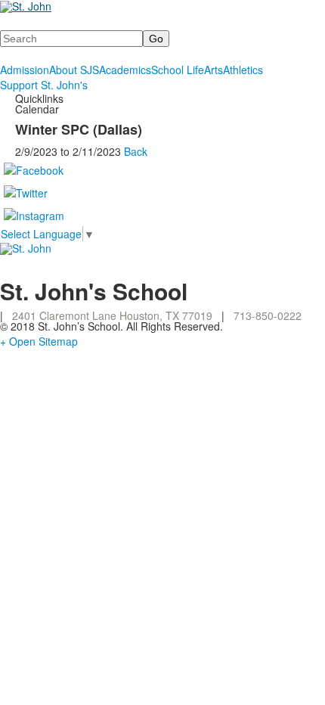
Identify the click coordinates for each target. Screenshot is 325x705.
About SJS (74, 69)
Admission (24, 69)
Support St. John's (44, 84)
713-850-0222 (268, 315)
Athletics (243, 69)
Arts (213, 69)
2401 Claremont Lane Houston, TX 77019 (112, 315)
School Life (177, 69)
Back (135, 151)
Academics (125, 69)
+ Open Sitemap (39, 341)
